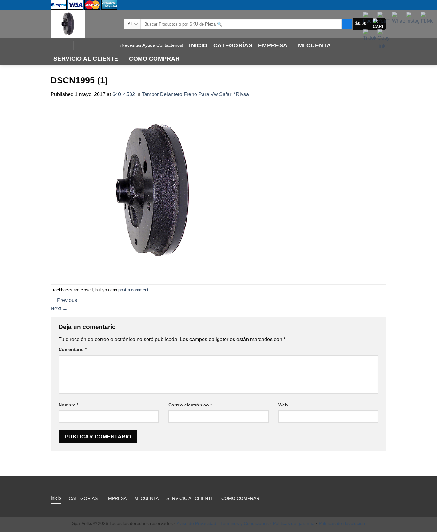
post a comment (133, 289)
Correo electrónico (190, 404)
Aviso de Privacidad (196, 523)
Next (59, 308)
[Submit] (347, 24)
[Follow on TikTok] (88, 45)
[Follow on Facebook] (80, 45)
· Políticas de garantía (292, 523)
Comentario (73, 349)
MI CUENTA (314, 45)
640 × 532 (123, 94)
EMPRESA (272, 45)
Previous (64, 300)
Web (283, 404)
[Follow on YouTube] (104, 45)
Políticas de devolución (342, 523)
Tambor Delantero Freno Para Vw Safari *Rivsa (195, 94)
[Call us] (96, 45)
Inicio (198, 45)
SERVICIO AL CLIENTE (85, 58)
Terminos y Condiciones (244, 523)
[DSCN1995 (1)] (153, 191)
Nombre (68, 404)
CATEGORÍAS (233, 45)
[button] (64, 45)
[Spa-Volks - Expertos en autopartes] (83, 24)
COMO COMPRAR (154, 58)
